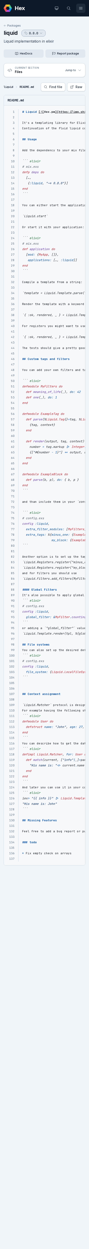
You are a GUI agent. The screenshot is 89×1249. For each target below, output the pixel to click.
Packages (14, 25)
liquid (11, 33)
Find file (55, 87)
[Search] (69, 8)
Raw (79, 87)
